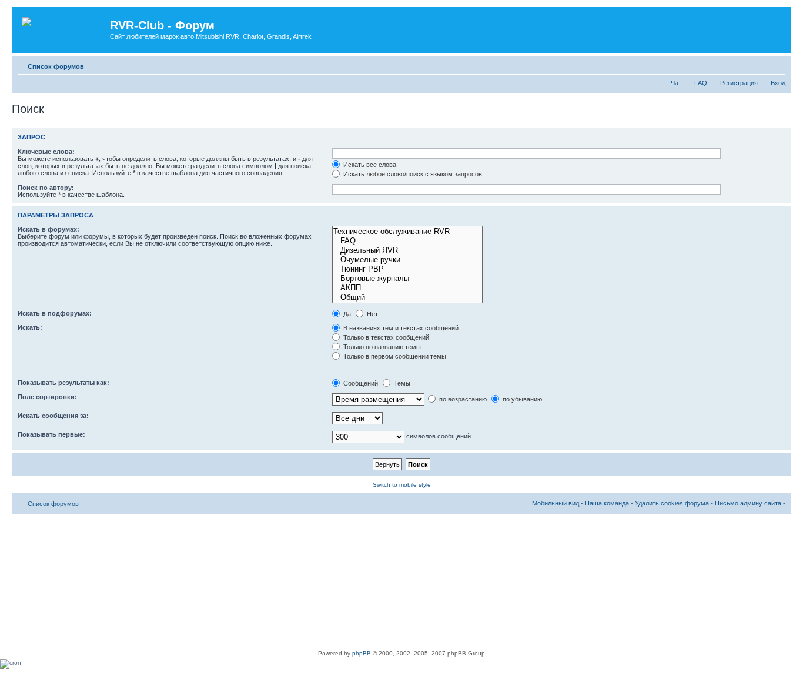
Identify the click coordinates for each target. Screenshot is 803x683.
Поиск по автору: (46, 187)
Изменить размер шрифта (776, 64)
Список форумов (56, 66)
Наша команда (607, 503)
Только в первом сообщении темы (394, 356)
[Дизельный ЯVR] (407, 250)
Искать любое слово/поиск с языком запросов (412, 174)
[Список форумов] (62, 29)
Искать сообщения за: (53, 415)
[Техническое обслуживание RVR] (407, 231)
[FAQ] (407, 241)
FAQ (700, 82)
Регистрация (739, 82)
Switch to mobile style (402, 484)
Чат (676, 82)
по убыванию (521, 399)
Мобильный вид (758, 64)
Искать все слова (369, 164)
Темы (401, 383)
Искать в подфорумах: (55, 313)
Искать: (30, 327)
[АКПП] (407, 288)
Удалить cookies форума (672, 503)
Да (346, 313)
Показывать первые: (51, 434)
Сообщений (360, 383)
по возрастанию (462, 399)
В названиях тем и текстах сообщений (400, 328)
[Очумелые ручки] (407, 260)
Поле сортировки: (47, 396)
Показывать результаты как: (63, 382)
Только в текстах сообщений (385, 337)
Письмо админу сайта (748, 503)
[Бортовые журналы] (407, 278)
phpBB (361, 653)
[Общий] (407, 297)
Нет (371, 313)
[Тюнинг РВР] (407, 269)
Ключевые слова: (46, 151)
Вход (778, 82)
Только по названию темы (381, 346)
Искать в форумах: (48, 229)
